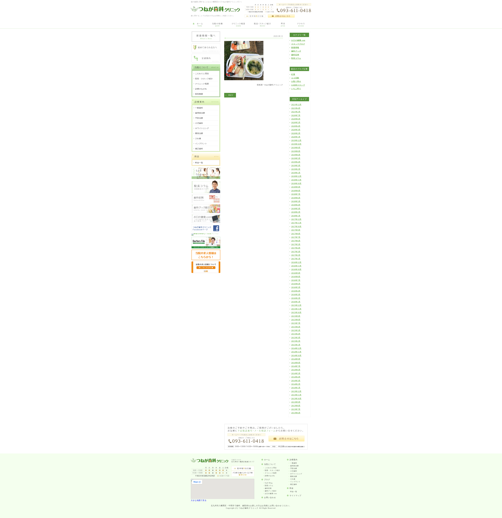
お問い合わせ (270, 498)
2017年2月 (295, 255)
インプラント (295, 482)
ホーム (267, 460)
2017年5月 (295, 244)
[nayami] (206, 222)
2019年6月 (295, 155)
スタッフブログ (298, 44)
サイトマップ (295, 496)
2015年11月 (296, 309)
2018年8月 (295, 191)
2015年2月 (295, 341)
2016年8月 (295, 277)
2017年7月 (295, 237)
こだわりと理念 (271, 468)
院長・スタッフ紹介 (272, 470)
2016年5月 (295, 287)
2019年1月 (295, 173)
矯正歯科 (293, 484)
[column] (206, 193)
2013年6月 (295, 413)
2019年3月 (295, 166)
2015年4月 (295, 334)
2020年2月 (295, 133)
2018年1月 (295, 216)
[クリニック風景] (238, 25)
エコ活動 (295, 78)
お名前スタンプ (298, 85)
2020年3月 (295, 130)
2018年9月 (295, 187)
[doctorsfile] (206, 248)
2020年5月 (295, 123)
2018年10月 (296, 183)
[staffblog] (206, 178)
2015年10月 (296, 312)
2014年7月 (295, 366)
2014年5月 (295, 373)
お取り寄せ (296, 81)
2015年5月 (295, 330)
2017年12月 (296, 219)
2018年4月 (295, 205)
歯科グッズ (296, 51)
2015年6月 (295, 327)
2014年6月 (295, 370)
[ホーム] (200, 25)
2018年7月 (295, 194)
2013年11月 (296, 395)
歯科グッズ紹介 (271, 491)
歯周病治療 (294, 466)
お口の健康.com (298, 40)
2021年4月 (295, 108)
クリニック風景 (271, 473)
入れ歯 (292, 479)
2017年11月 (296, 223)
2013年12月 (296, 391)
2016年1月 (295, 302)
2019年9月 (295, 148)
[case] (206, 202)
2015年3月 (295, 338)
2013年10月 (296, 399)
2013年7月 (295, 409)
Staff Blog (268, 483)
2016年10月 (296, 269)
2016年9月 (295, 273)
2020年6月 (295, 119)
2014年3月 (295, 381)
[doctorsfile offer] (206, 272)
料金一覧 (293, 491)
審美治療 (293, 476)
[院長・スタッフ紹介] (262, 25)
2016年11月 (296, 266)
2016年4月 (295, 291)
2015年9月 (295, 316)
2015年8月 (295, 320)
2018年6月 (295, 198)
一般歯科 (293, 463)
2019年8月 (295, 151)
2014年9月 (295, 359)
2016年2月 (295, 298)
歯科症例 (295, 55)
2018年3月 (295, 209)
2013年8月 (295, 406)
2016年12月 (296, 262)
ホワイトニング (296, 474)
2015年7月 (295, 323)
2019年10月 (296, 144)
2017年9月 (295, 230)
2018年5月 (295, 201)
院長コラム (296, 58)
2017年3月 (295, 252)
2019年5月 (295, 158)
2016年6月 (295, 284)
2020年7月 (295, 115)
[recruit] (206, 260)
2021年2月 (295, 112)
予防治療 (293, 468)
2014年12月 (296, 348)
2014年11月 (296, 352)
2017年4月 (295, 248)
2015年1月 (295, 345)
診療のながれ (270, 476)
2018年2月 (295, 212)
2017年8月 (295, 234)
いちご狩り (296, 89)
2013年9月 (295, 402)
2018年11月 (296, 180)
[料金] (283, 25)
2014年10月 (296, 356)
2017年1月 (295, 259)
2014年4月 (295, 377)
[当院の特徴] (217, 25)
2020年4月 (295, 126)
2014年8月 (295, 363)
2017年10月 (296, 227)
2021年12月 (296, 105)
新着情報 (295, 48)
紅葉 (293, 74)
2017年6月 (295, 241)
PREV (230, 95)
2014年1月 (295, 388)
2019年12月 (296, 140)
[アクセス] (301, 25)
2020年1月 (295, 137)
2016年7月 (295, 280)
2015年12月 (296, 305)
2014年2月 (295, 384)
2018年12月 (296, 176)
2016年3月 (295, 295)
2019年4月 (295, 162)
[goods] (206, 212)
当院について (270, 464)
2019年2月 (295, 169)
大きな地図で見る (199, 500)
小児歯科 (293, 471)
